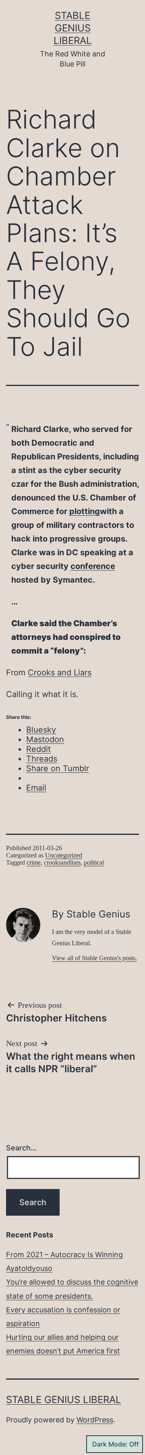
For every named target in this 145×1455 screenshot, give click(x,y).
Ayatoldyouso (29, 1268)
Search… (21, 1148)
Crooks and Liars (59, 672)
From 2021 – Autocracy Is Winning (64, 1254)
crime (34, 862)
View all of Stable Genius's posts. (94, 958)
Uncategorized (63, 855)
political (94, 862)
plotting (84, 511)
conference (92, 566)
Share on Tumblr (57, 768)
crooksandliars (62, 862)
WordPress (95, 1420)
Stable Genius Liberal (73, 28)
